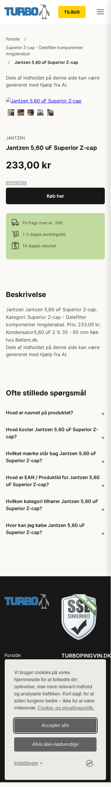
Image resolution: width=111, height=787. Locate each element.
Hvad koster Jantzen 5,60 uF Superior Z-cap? (52, 432)
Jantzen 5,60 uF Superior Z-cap (46, 62)
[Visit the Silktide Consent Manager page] (89, 763)
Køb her (55, 196)
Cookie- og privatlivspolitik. (66, 707)
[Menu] (100, 12)
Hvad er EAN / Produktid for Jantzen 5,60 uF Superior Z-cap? (53, 480)
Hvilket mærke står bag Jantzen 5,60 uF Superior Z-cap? (51, 456)
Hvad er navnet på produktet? (39, 413)
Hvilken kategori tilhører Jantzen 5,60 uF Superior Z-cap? (52, 504)
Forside (13, 38)
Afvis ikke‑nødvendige (55, 744)
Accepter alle (55, 725)
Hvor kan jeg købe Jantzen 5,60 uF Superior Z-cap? (45, 528)
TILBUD (72, 11)
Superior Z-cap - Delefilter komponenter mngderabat (44, 50)
